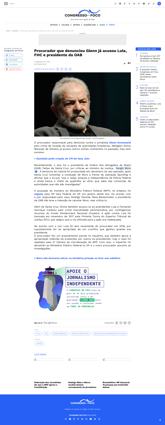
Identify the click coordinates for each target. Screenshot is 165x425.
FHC (46, 333)
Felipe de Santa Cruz (80, 333)
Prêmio (112, 25)
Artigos (76, 25)
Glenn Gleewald (60, 333)
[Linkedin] (134, 4)
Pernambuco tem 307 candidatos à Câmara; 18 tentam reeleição (150, 58)
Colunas (65, 25)
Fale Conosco (95, 409)
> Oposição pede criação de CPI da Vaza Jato (62, 158)
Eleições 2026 (90, 25)
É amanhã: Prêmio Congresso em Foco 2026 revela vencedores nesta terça (149, 74)
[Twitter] (129, 4)
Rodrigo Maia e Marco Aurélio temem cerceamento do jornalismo (82, 384)
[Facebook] (124, 4)
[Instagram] (139, 4)
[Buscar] (159, 3)
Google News (15, 69)
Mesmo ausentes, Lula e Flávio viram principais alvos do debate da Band (150, 107)
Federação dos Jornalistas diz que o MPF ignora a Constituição (47, 384)
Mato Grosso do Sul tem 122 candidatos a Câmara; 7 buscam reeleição (150, 91)
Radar (102, 25)
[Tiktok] (149, 4)
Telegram (13, 64)
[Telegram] (120, 4)
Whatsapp (13, 60)
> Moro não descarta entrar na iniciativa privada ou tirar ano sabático (77, 258)
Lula (38, 333)
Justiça (39, 343)
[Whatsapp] (115, 4)
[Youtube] (144, 4)
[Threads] (153, 4)
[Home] (82, 13)
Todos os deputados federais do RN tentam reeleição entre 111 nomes (149, 123)
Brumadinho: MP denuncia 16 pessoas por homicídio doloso (116, 384)
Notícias (54, 25)
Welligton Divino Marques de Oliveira (110, 333)
